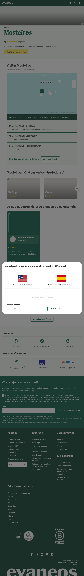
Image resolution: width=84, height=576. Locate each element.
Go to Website (55, 309)
